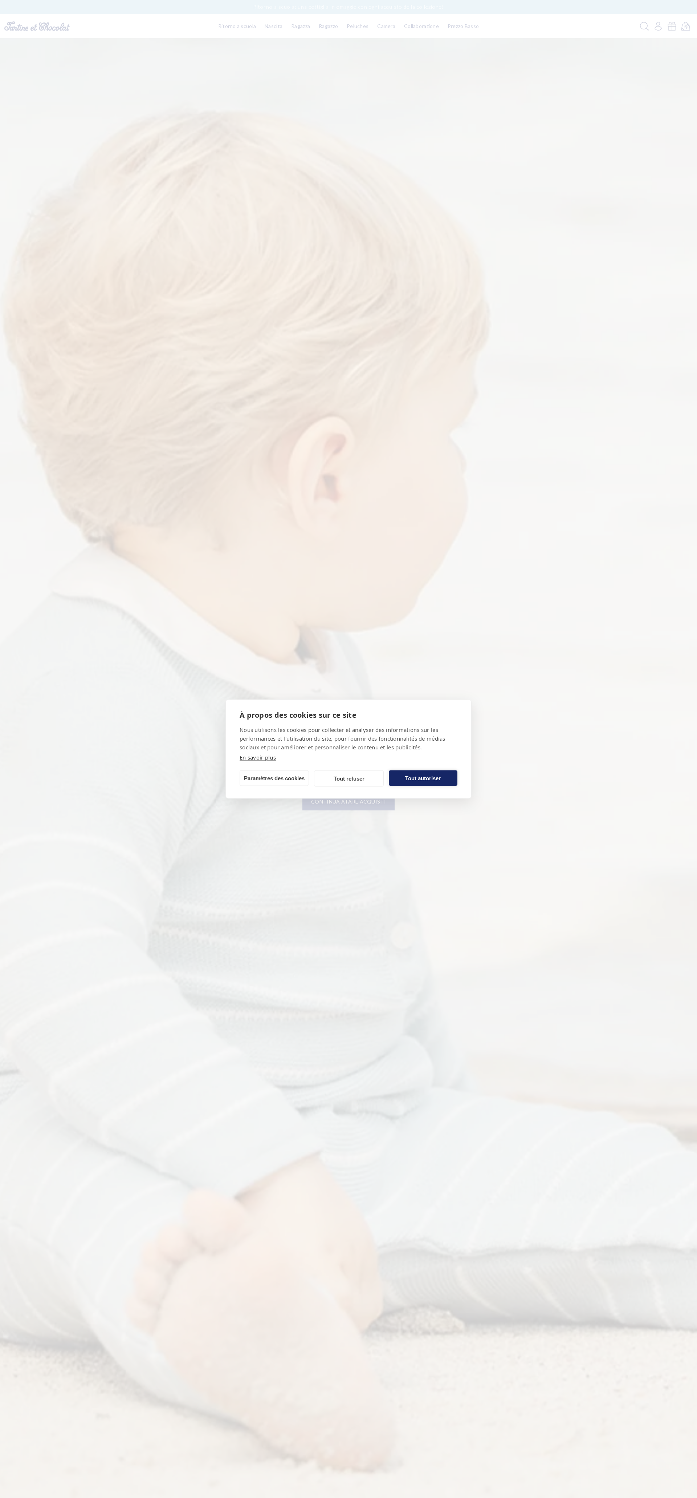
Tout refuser (349, 778)
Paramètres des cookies (274, 778)
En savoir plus (258, 757)
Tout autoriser (423, 778)
